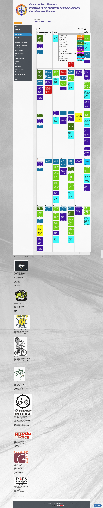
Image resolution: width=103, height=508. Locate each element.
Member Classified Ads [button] (20, 74)
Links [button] (16, 77)
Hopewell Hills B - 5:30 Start (70, 169)
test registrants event (63, 72)
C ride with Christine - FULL (47, 209)
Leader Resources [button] (19, 50)
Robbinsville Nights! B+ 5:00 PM (56, 168)
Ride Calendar (18, 34)
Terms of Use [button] (69, 503)
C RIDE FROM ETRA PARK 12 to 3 (63, 163)
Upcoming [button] (17, 29)
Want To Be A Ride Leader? (21, 42)
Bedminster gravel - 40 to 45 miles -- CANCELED (87, 104)
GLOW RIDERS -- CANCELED (56, 113)
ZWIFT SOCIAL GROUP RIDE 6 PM (55, 38)
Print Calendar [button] (84, 252)
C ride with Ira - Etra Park (63, 209)
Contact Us (17, 31)
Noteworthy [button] (17, 71)
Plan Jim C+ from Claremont (39, 121)
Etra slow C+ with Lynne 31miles (48, 82)
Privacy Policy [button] (76, 503)
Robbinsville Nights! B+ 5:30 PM (56, 209)
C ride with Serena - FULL (39, 221)
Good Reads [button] (18, 66)
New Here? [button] (17, 37)
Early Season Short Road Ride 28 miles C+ (40, 241)
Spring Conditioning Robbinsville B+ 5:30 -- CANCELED (56, 216)
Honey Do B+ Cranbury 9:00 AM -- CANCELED (87, 85)
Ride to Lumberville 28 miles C (40, 52)
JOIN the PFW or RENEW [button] (20, 39)
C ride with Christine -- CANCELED (63, 113)
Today (39, 28)
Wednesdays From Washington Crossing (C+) (64, 120)
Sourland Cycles (18, 464)
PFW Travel (17, 79)
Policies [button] (17, 63)
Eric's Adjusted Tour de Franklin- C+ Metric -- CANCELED (87, 75)
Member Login (18, 23)
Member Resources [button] (19, 47)
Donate (16, 55)
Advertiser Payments (19, 58)
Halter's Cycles (17, 303)
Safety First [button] (17, 61)
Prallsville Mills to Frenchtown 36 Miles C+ (87, 141)
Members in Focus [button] (19, 53)
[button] (85, 29)
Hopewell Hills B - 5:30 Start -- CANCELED (71, 126)
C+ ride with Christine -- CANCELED (87, 154)
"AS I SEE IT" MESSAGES (21, 45)
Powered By (54, 505)
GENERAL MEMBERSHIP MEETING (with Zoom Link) (48, 90)
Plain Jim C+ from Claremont (39, 46)
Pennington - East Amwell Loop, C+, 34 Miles (40, 90)
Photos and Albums (19, 69)
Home (16, 26)
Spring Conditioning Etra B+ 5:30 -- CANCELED (71, 186)
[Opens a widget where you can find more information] (98, 505)
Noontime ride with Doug (63, 83)
